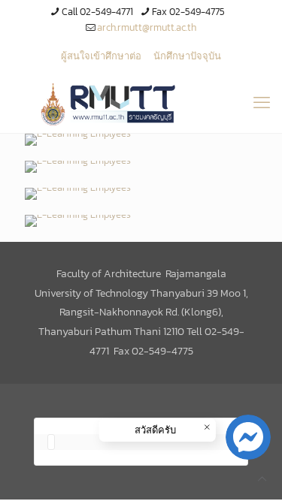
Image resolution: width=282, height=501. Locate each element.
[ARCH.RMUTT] (141, 102)
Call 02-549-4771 (97, 12)
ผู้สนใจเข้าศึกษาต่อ (101, 56)
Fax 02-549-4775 (188, 12)
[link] (78, 140)
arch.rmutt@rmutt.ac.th (146, 27)
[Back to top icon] (262, 479)
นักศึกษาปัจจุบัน (187, 56)
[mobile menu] (261, 103)
